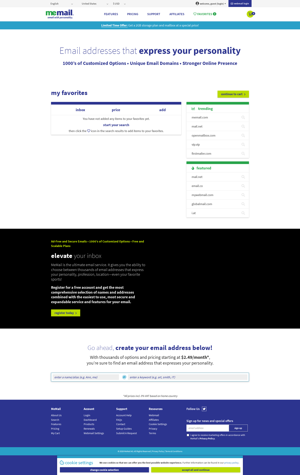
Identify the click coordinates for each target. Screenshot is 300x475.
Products (89, 424)
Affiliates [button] (176, 14)
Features (56, 424)
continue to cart (232, 94)
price (116, 110)
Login (87, 415)
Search (55, 419)
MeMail (127, 451)
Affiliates (154, 419)
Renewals (89, 428)
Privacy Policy (158, 451)
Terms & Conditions (173, 451)
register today (64, 313)
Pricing (55, 428)
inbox (80, 110)
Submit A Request (126, 433)
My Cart (55, 433)
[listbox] (62, 3)
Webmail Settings (94, 433)
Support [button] (153, 14)
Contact (120, 424)
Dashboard (90, 419)
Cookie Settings (158, 424)
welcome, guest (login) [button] (211, 3)
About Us (56, 415)
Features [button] (111, 14)
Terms (152, 433)
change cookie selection (104, 470)
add (162, 110)
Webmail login (241, 3)
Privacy (153, 428)
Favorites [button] (206, 14)
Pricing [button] (132, 14)
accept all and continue (196, 470)
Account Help (124, 415)
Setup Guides (124, 428)
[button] (250, 14)
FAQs (119, 419)
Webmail (154, 415)
